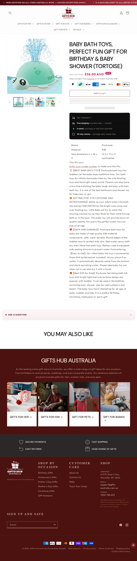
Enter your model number (83, 166)
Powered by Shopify (57, 548)
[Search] (10, 13)
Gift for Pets (81, 417)
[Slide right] (59, 102)
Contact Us (75, 477)
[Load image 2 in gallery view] (29, 102)
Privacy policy (89, 548)
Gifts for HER (19, 417)
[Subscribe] (54, 524)
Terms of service (106, 548)
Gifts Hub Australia (38, 548)
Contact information (121, 551)
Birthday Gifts (45, 472)
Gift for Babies (114, 417)
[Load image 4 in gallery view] (50, 102)
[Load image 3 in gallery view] (40, 102)
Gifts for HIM (50, 417)
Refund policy (74, 548)
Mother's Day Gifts (48, 486)
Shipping (90, 79)
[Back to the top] (133, 545)
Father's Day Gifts (47, 481)
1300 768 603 (107, 495)
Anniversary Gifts (47, 477)
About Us (74, 472)
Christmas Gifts (46, 491)
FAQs (72, 481)
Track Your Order (78, 486)
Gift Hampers (45, 495)
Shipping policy (123, 548)
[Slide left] (10, 102)
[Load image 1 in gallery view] (18, 102)
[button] (99, 101)
